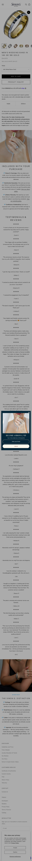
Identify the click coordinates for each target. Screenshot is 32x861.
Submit (16, 446)
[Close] (29, 413)
